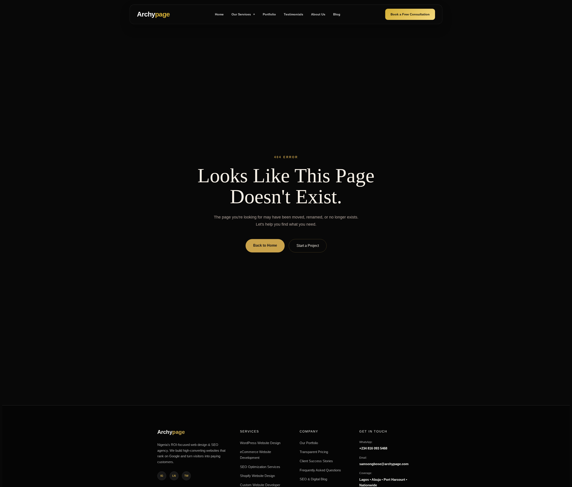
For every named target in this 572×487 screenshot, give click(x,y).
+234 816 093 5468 (373, 448)
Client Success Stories (316, 461)
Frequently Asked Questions (320, 470)
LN (174, 475)
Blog (336, 14)
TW (186, 475)
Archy (153, 14)
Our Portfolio (309, 443)
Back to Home (265, 245)
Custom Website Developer (260, 485)
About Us (318, 14)
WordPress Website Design (260, 443)
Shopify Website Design (257, 476)
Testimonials (293, 14)
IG (161, 475)
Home (219, 14)
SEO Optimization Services (260, 467)
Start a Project (308, 246)
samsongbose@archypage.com (383, 464)
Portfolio (269, 14)
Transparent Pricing (314, 452)
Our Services (243, 14)
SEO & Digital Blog (313, 479)
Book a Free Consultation (410, 14)
